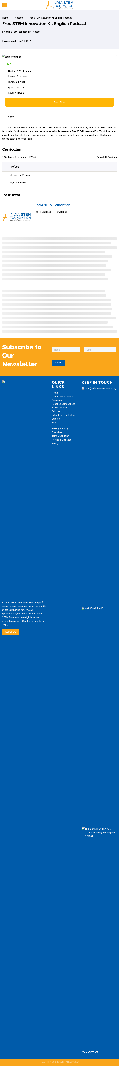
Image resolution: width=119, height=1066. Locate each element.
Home (55, 392)
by (3, 31)
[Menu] (4, 5)
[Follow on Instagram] (104, 1052)
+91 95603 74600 (94, 608)
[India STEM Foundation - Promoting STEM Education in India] (59, 5)
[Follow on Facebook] (101, 1052)
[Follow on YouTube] (111, 1052)
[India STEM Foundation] (16, 217)
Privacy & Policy (60, 428)
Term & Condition (61, 436)
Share (11, 116)
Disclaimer (57, 432)
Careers (56, 418)
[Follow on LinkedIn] (108, 1052)
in (30, 31)
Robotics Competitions (63, 404)
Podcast (36, 31)
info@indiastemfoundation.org (101, 388)
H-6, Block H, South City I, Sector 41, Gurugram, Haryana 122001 (100, 832)
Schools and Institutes (63, 415)
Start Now (59, 102)
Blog (54, 422)
